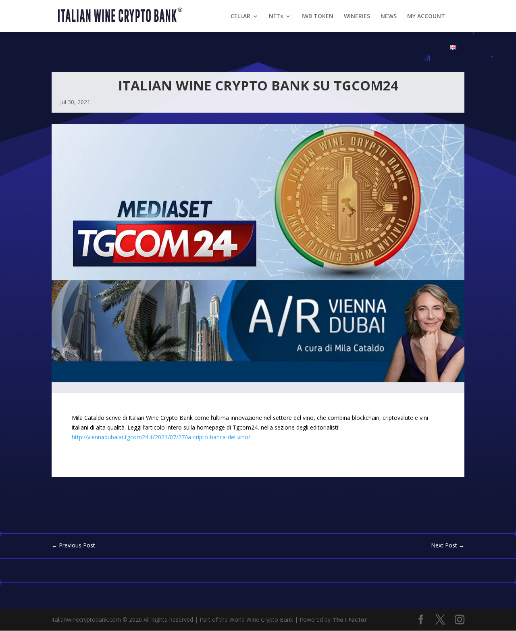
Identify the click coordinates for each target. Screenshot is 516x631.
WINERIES (357, 16)
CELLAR (240, 16)
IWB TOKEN (317, 16)
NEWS (389, 16)
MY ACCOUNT (426, 16)
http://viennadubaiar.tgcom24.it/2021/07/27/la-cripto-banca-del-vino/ (161, 437)
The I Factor (349, 619)
